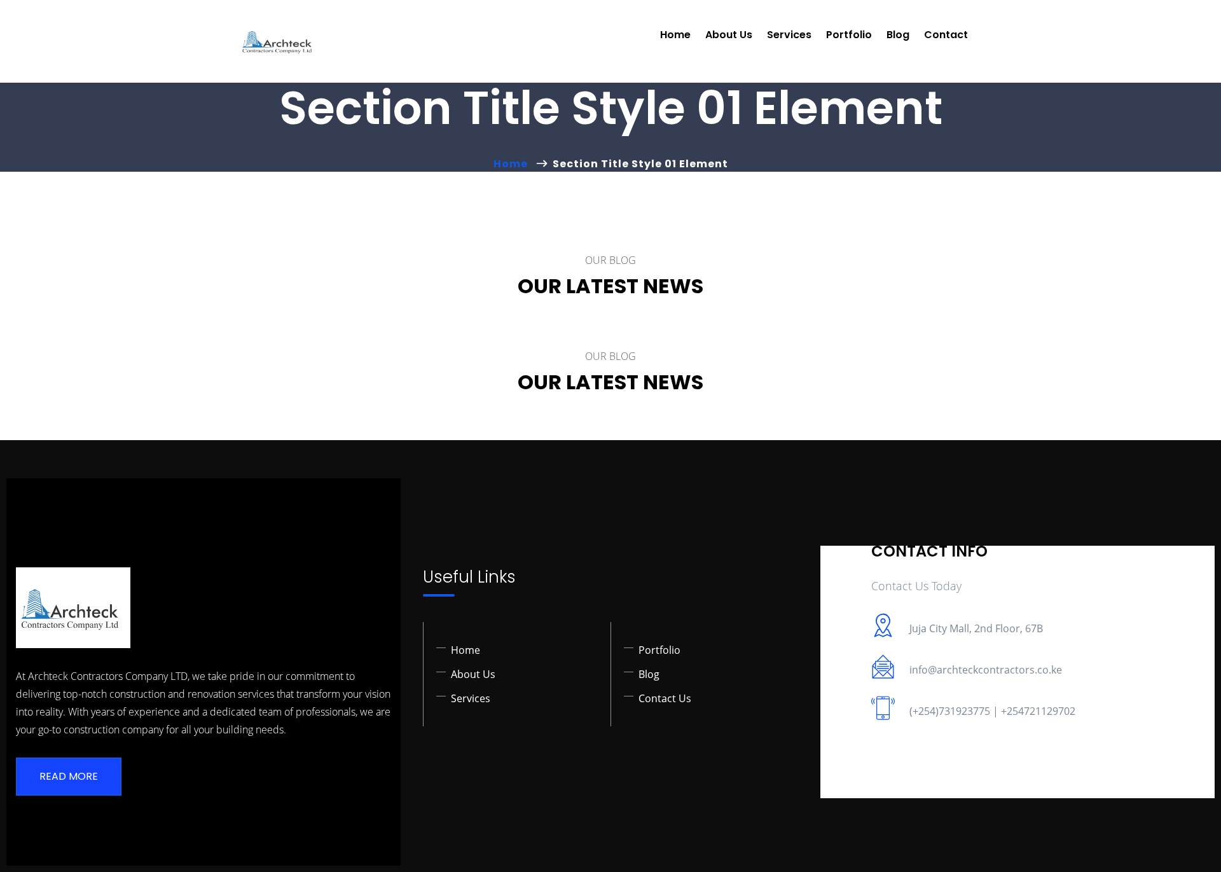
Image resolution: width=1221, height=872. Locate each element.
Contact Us (664, 698)
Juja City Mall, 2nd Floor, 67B (976, 628)
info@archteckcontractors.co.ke (985, 670)
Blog (897, 34)
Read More (68, 776)
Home (675, 34)
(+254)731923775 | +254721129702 (992, 711)
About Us (728, 34)
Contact (946, 34)
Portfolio (849, 34)
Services (789, 34)
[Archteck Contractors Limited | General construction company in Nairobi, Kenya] (279, 41)
